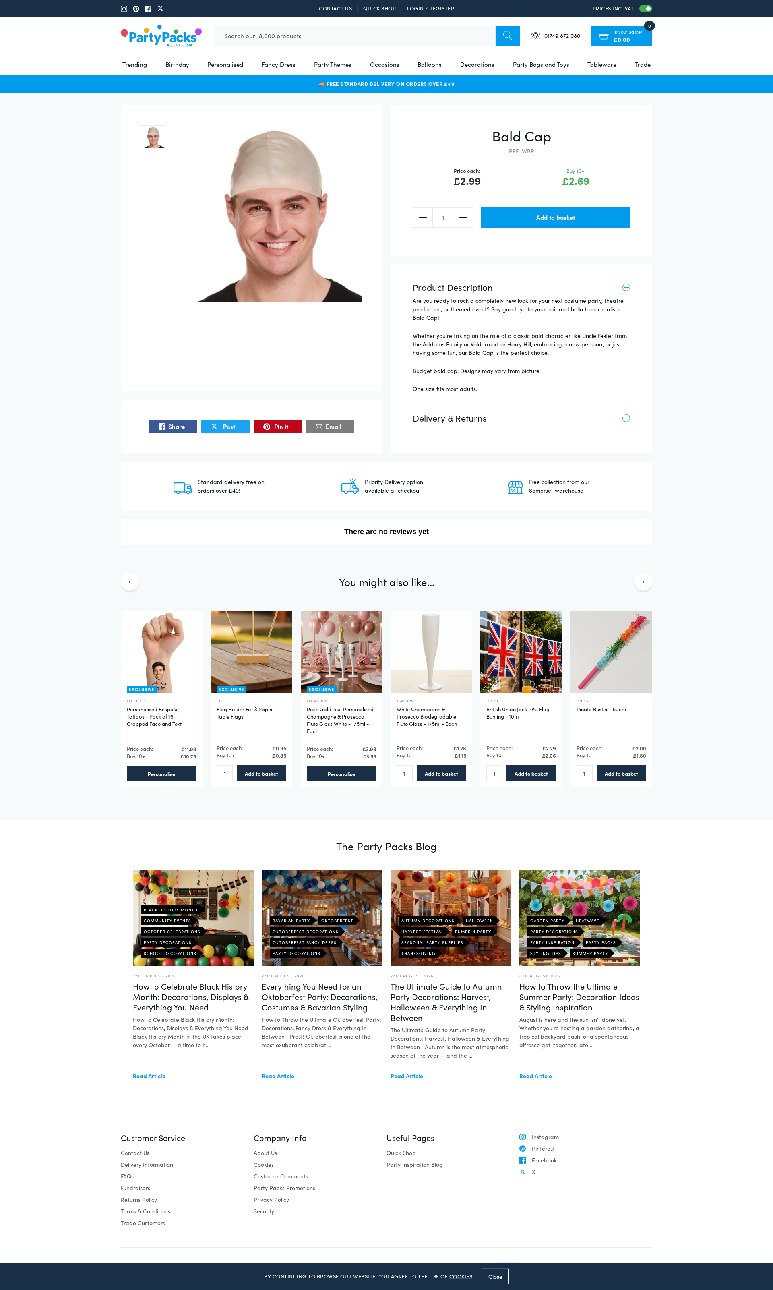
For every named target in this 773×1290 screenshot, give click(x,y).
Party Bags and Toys (541, 64)
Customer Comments (281, 1176)
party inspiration (552, 942)
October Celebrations (172, 931)
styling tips (545, 953)
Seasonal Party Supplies (432, 942)
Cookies (264, 1164)
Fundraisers (135, 1188)
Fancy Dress (279, 64)
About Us (265, 1153)
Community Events (167, 920)
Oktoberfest (337, 920)
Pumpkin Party (473, 931)
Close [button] (495, 1276)
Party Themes (332, 64)
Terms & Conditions (145, 1211)
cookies (461, 1276)
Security (264, 1211)
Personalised (225, 64)
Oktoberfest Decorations (306, 931)
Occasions (384, 64)
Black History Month (171, 910)
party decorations (554, 931)
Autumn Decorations (428, 920)
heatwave (587, 920)
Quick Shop (379, 8)
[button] (153, 137)
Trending (134, 64)
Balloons (430, 64)
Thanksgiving (418, 953)
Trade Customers (143, 1223)
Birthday (177, 64)
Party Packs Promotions (284, 1188)
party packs (601, 942)
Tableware (601, 64)
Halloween (479, 920)
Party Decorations (168, 942)
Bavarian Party (291, 920)
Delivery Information (147, 1164)
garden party (547, 920)
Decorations (477, 64)
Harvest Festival (422, 931)
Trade (643, 64)
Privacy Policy (271, 1199)
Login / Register (430, 8)
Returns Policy (139, 1199)
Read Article (149, 1076)
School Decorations (170, 953)
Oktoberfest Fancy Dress (305, 942)
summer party (590, 953)
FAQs (127, 1176)
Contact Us (335, 8)
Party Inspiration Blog (414, 1164)
